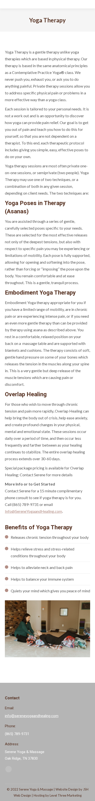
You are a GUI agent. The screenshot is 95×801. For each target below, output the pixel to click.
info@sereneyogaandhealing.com (31, 716)
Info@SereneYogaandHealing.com (33, 511)
